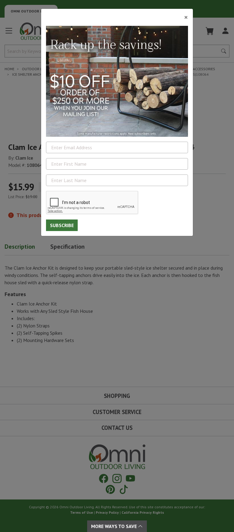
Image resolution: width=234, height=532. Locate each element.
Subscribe (62, 225)
